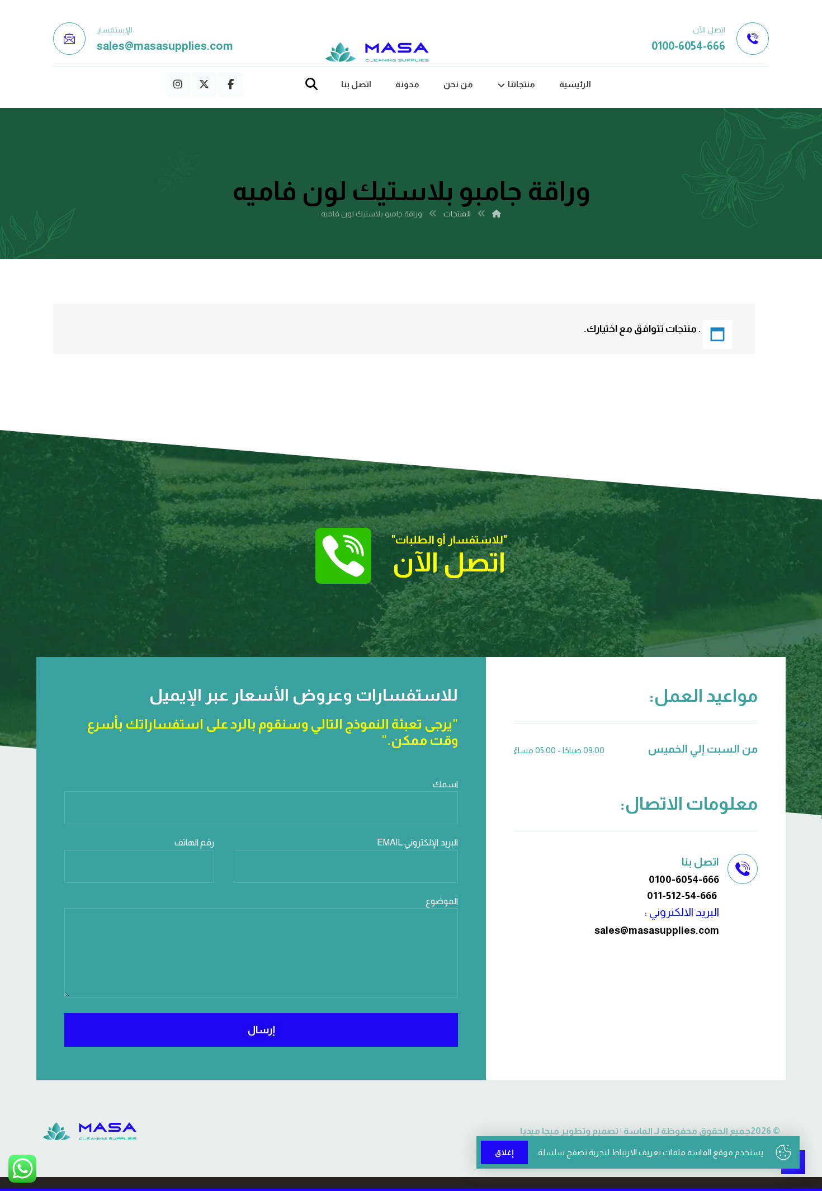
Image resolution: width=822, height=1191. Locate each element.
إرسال (261, 1030)
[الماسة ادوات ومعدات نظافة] (377, 52)
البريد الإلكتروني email (417, 842)
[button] (230, 84)
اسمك (445, 784)
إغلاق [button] (504, 1152)
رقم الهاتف (194, 842)
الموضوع (442, 901)
